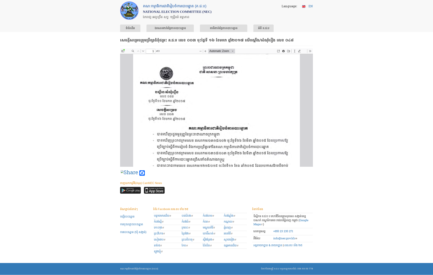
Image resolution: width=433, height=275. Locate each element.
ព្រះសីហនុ (187, 240)
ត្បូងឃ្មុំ (157, 251)
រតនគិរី (227, 234)
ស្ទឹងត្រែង (207, 240)
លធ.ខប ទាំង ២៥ (293, 245)
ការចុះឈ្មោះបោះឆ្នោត (131, 224)
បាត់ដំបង (186, 216)
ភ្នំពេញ (227, 228)
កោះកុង (158, 228)
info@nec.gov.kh (284, 238)
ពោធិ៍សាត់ (208, 234)
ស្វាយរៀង (229, 240)
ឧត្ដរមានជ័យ (230, 246)
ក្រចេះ (185, 228)
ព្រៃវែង (185, 234)
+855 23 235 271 (283, 231)
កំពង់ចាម (207, 216)
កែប (184, 246)
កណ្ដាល (228, 222)
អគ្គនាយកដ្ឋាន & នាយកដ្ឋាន (267, 245)
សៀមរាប (158, 240)
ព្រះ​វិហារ (158, 234)
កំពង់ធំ (185, 222)
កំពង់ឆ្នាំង (228, 216)
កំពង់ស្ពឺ (158, 222)
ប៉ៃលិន (206, 246)
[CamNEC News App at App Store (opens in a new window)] (154, 191)
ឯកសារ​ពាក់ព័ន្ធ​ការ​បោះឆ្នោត (170, 28)
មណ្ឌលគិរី (208, 228)
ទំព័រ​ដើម (130, 28)
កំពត (205, 222)
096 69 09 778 (305, 268)
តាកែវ (157, 246)
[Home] (129, 10)
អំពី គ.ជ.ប (263, 28)
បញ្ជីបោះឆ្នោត (127, 217)
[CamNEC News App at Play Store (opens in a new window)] (130, 191)
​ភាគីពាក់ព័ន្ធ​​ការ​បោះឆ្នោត (223, 28)
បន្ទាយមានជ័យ (161, 216)
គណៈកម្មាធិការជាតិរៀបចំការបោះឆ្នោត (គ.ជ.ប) (139, 268)
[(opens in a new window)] (129, 173)
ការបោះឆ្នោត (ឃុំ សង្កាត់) (133, 232)
